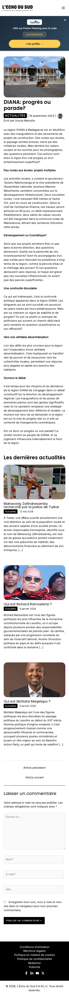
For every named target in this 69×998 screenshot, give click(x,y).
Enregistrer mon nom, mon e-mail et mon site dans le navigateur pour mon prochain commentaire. (33, 906)
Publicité (34, 967)
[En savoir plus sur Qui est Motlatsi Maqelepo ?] (34, 679)
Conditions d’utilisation (34, 947)
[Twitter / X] (43, 973)
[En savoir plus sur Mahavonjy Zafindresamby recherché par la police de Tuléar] (34, 481)
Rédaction (34, 963)
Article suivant (34, 777)
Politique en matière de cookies (34, 955)
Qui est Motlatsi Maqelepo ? (27, 701)
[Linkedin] (31, 973)
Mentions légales (34, 951)
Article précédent (34, 767)
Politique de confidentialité (34, 959)
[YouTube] (37, 973)
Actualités (15, 115)
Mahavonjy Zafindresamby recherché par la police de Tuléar (31, 505)
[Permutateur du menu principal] (63, 8)
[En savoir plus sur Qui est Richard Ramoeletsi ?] (34, 582)
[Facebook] (26, 973)
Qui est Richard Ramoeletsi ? (28, 604)
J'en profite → (34, 43)
